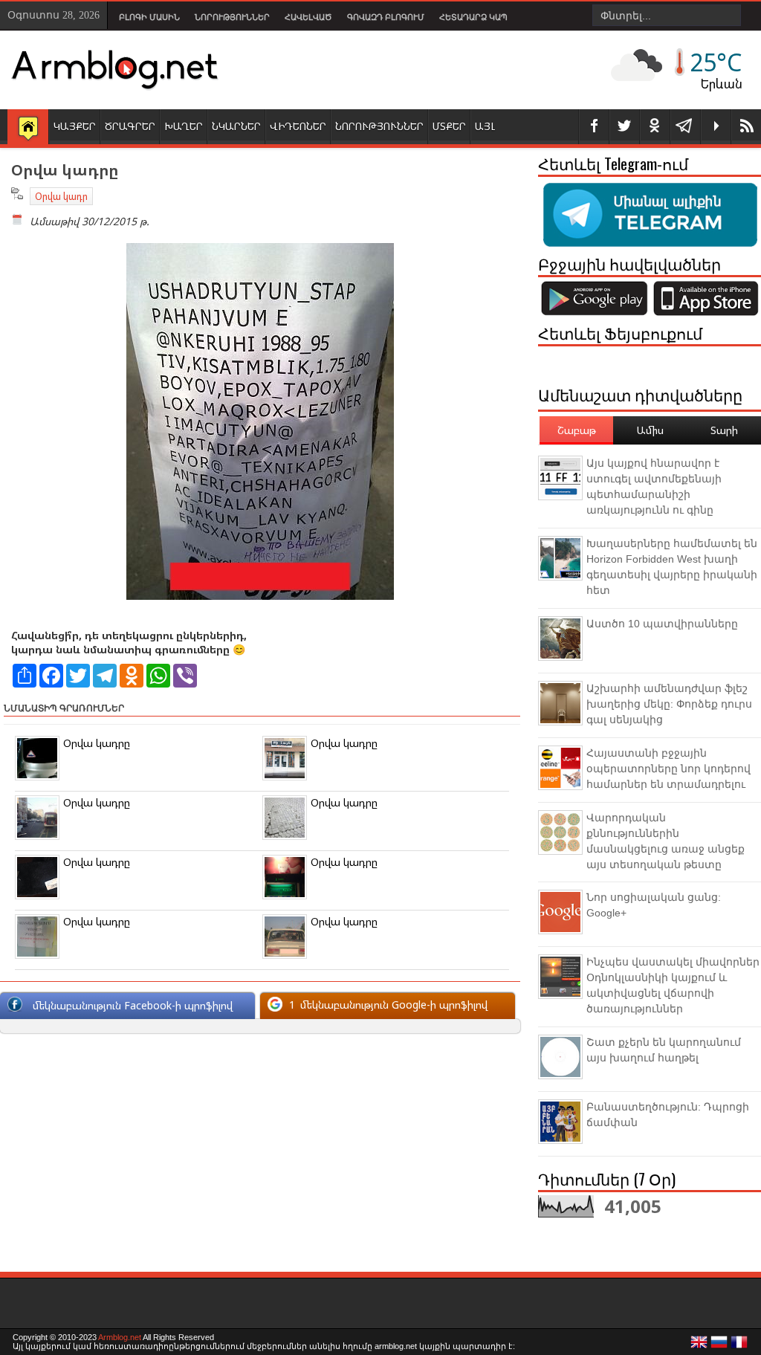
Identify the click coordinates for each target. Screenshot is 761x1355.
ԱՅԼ (485, 126)
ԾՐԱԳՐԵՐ (130, 126)
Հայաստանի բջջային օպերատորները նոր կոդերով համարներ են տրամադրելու (668, 768)
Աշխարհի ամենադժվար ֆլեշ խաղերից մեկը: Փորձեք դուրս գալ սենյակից (669, 703)
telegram (685, 126)
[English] (699, 1346)
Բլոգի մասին (149, 17)
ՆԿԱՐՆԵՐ (236, 126)
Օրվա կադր (61, 196)
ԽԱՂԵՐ (183, 126)
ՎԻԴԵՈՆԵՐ (298, 126)
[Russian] (719, 1346)
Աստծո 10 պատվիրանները (662, 624)
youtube (716, 126)
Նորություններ (232, 17)
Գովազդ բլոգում (385, 17)
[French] (739, 1346)
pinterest (655, 126)
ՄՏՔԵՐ (449, 126)
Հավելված (308, 17)
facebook (594, 126)
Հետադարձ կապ (473, 17)
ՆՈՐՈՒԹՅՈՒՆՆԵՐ (379, 126)
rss (746, 126)
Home (27, 127)
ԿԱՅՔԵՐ (75, 126)
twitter (624, 126)
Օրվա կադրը (96, 743)
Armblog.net (119, 1337)
